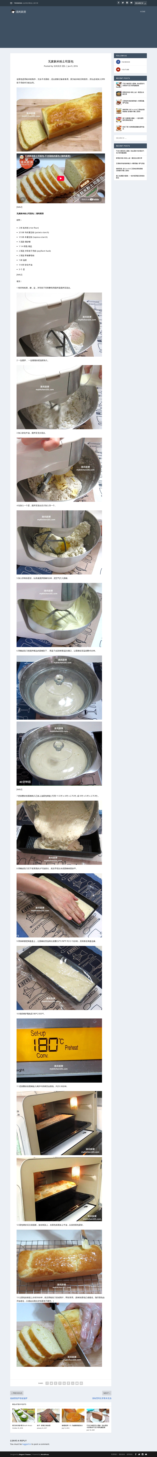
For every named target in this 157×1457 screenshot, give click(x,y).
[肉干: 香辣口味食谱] (48, 1415)
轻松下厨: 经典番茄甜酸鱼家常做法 (133, 128)
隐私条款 (122, 1454)
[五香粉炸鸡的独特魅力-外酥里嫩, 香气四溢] (118, 102)
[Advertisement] (78, 33)
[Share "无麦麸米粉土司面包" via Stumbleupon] (73, 1383)
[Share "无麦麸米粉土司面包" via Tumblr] (56, 1383)
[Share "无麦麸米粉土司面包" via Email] (77, 1383)
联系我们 (114, 1454)
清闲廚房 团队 (60, 66)
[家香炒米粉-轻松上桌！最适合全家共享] (118, 93)
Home (142, 12)
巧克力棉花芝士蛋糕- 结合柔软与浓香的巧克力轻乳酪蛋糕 (97, 1426)
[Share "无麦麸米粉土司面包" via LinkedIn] (64, 1383)
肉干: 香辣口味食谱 (43, 1425)
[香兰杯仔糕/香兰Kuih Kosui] (23, 1415)
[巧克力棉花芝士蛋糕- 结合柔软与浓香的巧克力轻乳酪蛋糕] (98, 1415)
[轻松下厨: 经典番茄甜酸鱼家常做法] (118, 128)
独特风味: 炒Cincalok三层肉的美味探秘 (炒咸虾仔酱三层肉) (134, 110)
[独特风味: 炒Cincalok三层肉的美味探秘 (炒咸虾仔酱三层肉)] (118, 111)
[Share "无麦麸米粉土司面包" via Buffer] (68, 1383)
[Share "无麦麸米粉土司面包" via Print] (81, 1383)
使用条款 (130, 1454)
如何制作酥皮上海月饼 (30, 3)
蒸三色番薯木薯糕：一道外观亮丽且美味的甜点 (133, 119)
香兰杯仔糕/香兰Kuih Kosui (22, 1425)
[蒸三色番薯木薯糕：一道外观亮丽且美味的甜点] (118, 119)
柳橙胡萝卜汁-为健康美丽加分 (72, 1425)
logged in (26, 1444)
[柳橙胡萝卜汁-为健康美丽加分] (73, 1415)
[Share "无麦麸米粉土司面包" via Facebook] (47, 1383)
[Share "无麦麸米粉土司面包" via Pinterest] (60, 1383)
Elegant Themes (25, 1454)
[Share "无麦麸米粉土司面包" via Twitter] (51, 1383)
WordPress (45, 1454)
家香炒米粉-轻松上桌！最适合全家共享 (133, 93)
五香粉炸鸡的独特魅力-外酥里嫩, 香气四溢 (134, 102)
